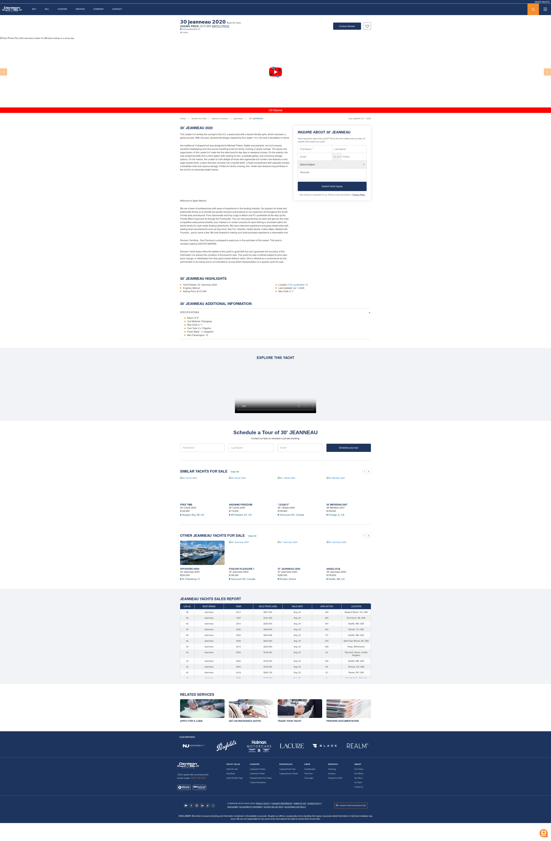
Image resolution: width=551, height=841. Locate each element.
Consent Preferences (281, 804)
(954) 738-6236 (198, 778)
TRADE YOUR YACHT (289, 720)
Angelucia (333, 568)
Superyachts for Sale (287, 769)
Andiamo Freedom (240, 504)
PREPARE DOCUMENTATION (342, 720)
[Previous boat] (364, 471)
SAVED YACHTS (542, 1)
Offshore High (189, 568)
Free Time (186, 504)
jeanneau (238, 118)
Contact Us (358, 787)
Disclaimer (232, 807)
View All (235, 471)
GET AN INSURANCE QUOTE (245, 720)
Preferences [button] (265, 832)
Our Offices (358, 774)
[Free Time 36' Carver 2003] (202, 488)
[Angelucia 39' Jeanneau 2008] (348, 553)
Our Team (358, 783)
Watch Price (220, 26)
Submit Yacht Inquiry (332, 186)
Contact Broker (347, 26)
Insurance (331, 774)
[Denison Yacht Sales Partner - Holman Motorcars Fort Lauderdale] (259, 745)
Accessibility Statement (251, 807)
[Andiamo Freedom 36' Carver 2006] (251, 488)
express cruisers (220, 118)
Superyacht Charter (257, 769)
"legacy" (284, 504)
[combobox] (337, 156)
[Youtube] (186, 806)
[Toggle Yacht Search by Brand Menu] (533, 9)
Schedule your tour (348, 447)
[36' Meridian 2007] (348, 488)
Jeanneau (195, 127)
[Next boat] (368, 471)
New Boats (230, 774)
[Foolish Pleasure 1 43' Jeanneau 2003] (251, 553)
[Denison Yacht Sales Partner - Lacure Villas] (292, 745)
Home (183, 118)
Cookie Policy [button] (208, 832)
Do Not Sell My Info (273, 807)
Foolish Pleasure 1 (241, 568)
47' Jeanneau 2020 (289, 568)
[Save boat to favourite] (367, 26)
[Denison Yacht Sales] (188, 765)
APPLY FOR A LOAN (191, 720)
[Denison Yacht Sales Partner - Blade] (324, 745)
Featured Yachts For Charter (261, 778)
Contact (117, 9)
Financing (332, 769)
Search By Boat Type (234, 778)
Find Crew (308, 774)
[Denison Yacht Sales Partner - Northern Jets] (193, 745)
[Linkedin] (203, 806)
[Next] (547, 72)
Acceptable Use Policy (295, 807)
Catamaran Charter (257, 774)
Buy (34, 9)
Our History (358, 769)
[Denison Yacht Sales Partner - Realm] (357, 745)
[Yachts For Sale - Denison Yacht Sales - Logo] (11, 9)
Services (80, 9)
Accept (361, 831)
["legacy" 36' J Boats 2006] (300, 488)
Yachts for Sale (232, 769)
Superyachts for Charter (288, 774)
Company (98, 9)
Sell (47, 9)
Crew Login (308, 778)
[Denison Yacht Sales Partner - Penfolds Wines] (226, 745)
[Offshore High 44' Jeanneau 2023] (202, 553)
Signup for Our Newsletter (352, 806)
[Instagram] (197, 806)
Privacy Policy (359, 194)
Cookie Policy (314, 804)
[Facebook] (192, 806)
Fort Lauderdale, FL (191, 29)
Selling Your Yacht (335, 778)
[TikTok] (208, 806)
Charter (62, 9)
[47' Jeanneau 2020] (300, 553)
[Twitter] (214, 806)
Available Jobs (309, 769)
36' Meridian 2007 (336, 504)
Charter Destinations (258, 783)
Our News (358, 778)
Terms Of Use (300, 804)
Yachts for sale (198, 118)
